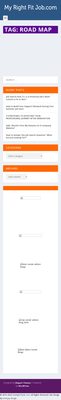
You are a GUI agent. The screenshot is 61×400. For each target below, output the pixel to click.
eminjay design (9, 398)
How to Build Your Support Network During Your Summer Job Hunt (30, 107)
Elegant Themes (23, 383)
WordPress (23, 386)
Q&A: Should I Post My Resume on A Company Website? (28, 126)
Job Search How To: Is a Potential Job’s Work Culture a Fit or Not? (28, 98)
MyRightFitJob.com (21, 394)
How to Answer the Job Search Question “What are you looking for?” (29, 136)
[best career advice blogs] (30, 273)
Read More (13, 64)
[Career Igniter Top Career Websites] (30, 245)
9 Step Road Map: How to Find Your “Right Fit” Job (29, 44)
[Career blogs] (30, 212)
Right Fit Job (36, 49)
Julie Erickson (13, 49)
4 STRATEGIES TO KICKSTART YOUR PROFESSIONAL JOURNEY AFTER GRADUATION (28, 117)
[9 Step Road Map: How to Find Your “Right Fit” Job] (30, 36)
